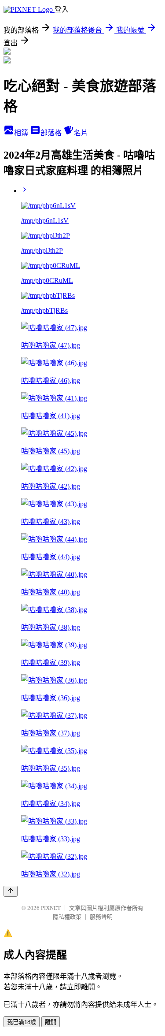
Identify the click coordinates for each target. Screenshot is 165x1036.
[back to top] (11, 891)
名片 (81, 133)
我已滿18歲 (21, 1022)
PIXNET (51, 908)
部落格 (51, 133)
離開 (50, 1022)
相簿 (22, 133)
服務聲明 (101, 916)
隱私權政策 (67, 916)
